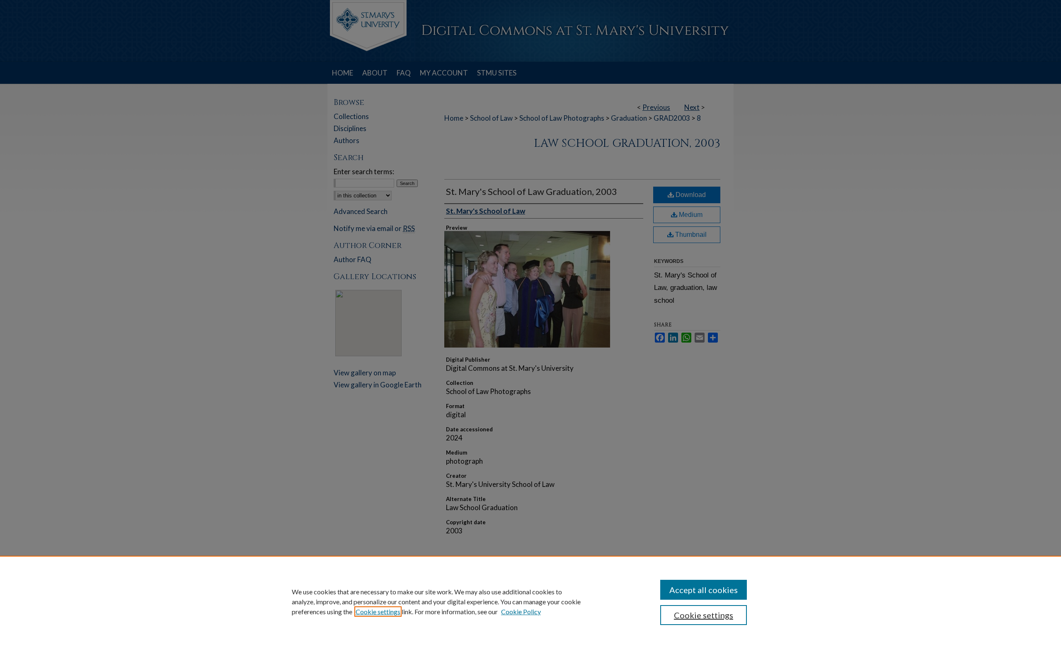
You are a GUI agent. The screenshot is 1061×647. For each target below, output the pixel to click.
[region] (530, 601)
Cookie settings (378, 611)
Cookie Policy (521, 611)
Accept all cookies (703, 590)
